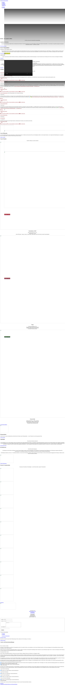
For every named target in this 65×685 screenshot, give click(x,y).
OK (0, 640)
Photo (2, 87)
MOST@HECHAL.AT (32, 611)
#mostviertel (8, 108)
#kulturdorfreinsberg (12, 108)
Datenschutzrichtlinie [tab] (3, 680)
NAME (2, 619)
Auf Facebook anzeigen (3, 89)
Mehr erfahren (3, 640)
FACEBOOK (32, 612)
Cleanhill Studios (61, 107)
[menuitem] (33, 2)
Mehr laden (2, 602)
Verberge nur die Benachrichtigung (12, 684)
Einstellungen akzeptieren (4, 684)
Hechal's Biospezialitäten (3, 72)
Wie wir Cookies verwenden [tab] (4, 645)
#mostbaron (2, 108)
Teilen (1, 78)
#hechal (5, 108)
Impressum (1, 683)
